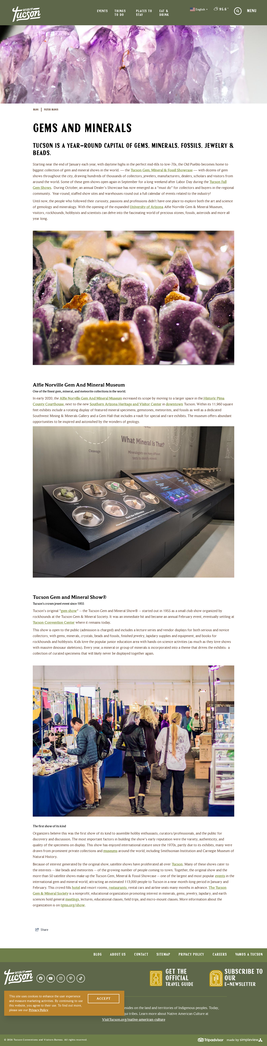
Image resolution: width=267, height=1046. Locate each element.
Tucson (177, 864)
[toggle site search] (238, 11)
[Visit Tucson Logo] (26, 14)
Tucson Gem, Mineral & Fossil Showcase (162, 170)
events (220, 876)
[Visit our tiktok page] (81, 978)
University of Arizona (146, 207)
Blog (36, 110)
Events (102, 11)
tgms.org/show (73, 905)
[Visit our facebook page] (41, 978)
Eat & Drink (164, 13)
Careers (220, 954)
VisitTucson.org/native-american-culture (133, 1019)
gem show (69, 610)
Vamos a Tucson (249, 954)
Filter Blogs (51, 110)
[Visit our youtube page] (51, 978)
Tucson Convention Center (54, 622)
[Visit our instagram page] (61, 978)
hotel (76, 887)
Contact (141, 954)
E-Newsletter (240, 984)
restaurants (118, 887)
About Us (118, 954)
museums (110, 851)
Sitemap (163, 954)
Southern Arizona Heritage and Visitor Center (125, 404)
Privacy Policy (191, 954)
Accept (104, 998)
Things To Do (120, 13)
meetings (72, 899)
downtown (174, 404)
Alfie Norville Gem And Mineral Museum (91, 398)
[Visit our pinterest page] (71, 978)
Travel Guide (179, 984)
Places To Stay (144, 13)
